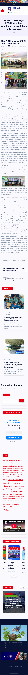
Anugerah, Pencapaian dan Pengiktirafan (14, 548)
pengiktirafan (12, 489)
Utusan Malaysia (10, 507)
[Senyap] (20, 530)
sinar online (9, 500)
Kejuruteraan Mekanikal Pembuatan (10, 49)
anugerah (19, 460)
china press (21, 466)
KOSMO (5, 479)
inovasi (4, 474)
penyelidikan (16, 260)
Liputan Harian (15, 480)
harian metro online (16, 472)
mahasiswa (7, 483)
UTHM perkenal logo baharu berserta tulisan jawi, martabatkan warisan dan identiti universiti (13, 604)
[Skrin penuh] (22, 530)
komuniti (16, 476)
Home (14, 32)
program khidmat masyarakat (11, 313)
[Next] (15, 576)
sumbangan (6, 502)
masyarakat (13, 486)
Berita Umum (9, 594)
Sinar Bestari (17, 498)
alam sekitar (5, 460)
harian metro (13, 358)
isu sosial (16, 474)
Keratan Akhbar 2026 (11, 596)
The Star (11, 502)
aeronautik (7, 358)
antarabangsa (6, 260)
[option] (14, 558)
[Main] (5, 530)
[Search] (21, 400)
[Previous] (13, 576)
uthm (24, 260)
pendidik (6, 489)
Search (7, 394)
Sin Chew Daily (16, 500)
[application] (14, 526)
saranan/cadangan (8, 498)
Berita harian (13, 463)
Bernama (15, 466)
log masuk (9, 388)
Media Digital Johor (20, 486)
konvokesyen (21, 476)
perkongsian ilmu (7, 491)
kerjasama (11, 476)
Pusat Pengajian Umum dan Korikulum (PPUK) (15, 496)
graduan (22, 470)
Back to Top (14, 672)
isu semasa (10, 474)
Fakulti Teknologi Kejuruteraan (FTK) (13, 470)
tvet (14, 502)
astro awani (5, 463)
